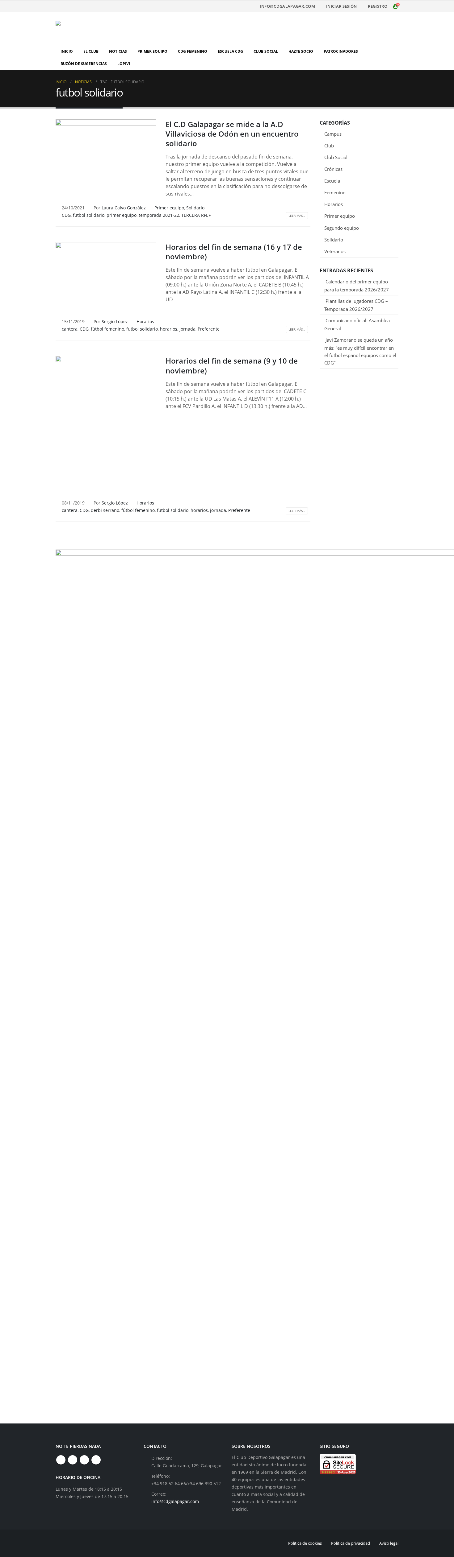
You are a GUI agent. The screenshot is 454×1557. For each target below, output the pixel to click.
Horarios (145, 321)
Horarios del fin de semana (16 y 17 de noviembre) (234, 252)
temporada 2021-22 (159, 215)
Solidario (195, 208)
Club (329, 145)
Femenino (335, 192)
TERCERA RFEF (196, 215)
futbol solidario (88, 215)
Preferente (209, 329)
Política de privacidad (350, 1543)
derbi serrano (105, 510)
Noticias (118, 51)
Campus (333, 134)
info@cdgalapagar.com (287, 6)
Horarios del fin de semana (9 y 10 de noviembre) (232, 365)
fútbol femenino (107, 329)
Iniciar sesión (341, 6)
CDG (66, 215)
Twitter (72, 1459)
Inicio (67, 51)
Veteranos (335, 251)
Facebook (60, 1459)
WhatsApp (96, 1459)
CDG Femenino (192, 51)
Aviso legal (388, 1543)
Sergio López (115, 321)
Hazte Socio (300, 51)
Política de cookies (305, 1543)
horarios (168, 329)
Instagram (84, 1459)
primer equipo (122, 215)
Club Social (266, 51)
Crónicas (333, 169)
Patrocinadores (341, 51)
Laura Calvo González (124, 208)
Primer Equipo (152, 51)
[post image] (106, 157)
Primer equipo (169, 208)
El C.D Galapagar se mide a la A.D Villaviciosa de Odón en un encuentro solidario (232, 133)
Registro (377, 6)
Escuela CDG (230, 51)
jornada (187, 329)
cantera (70, 329)
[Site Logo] (94, 29)
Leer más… (296, 215)
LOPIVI (123, 63)
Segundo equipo (341, 228)
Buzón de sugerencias (84, 63)
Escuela (332, 181)
